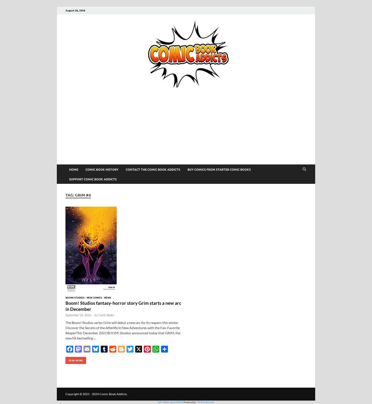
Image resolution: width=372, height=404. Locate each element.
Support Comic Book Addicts (93, 179)
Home (73, 169)
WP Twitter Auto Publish (170, 402)
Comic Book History (101, 169)
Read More (74, 359)
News (107, 297)
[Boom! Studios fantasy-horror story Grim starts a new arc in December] (123, 250)
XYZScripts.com (206, 402)
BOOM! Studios (74, 297)
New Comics (94, 297)
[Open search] (304, 169)
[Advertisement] (186, 132)
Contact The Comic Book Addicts (153, 169)
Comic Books (106, 315)
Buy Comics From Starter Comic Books (219, 169)
